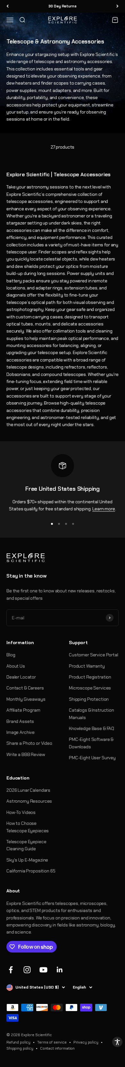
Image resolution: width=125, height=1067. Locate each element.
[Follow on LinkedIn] (59, 969)
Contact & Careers (25, 688)
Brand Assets (20, 721)
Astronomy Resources (29, 801)
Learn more (103, 509)
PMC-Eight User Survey (92, 758)
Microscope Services (90, 688)
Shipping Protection (89, 699)
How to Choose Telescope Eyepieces (27, 826)
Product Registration (90, 677)
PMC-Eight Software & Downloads (91, 742)
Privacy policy (85, 1042)
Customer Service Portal (93, 655)
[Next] (117, 6)
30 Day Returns (62, 6)
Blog (10, 655)
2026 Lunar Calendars (28, 790)
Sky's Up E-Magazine (27, 860)
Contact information (57, 1048)
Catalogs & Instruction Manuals (91, 713)
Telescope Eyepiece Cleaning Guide (26, 845)
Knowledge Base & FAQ (91, 728)
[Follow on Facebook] (10, 969)
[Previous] (7, 6)
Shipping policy (19, 1048)
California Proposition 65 (30, 871)
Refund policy (18, 1042)
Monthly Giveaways (26, 699)
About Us (15, 666)
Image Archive (20, 732)
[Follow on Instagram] (27, 969)
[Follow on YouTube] (43, 969)
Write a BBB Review (25, 754)
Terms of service (52, 1042)
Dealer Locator (21, 677)
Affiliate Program (23, 710)
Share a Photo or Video (29, 743)
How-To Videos (21, 812)
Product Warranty (87, 666)
